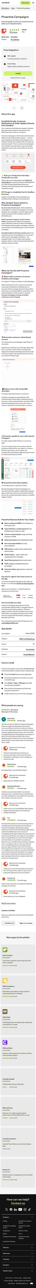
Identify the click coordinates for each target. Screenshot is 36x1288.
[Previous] (14, 108)
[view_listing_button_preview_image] (14, 92)
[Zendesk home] (5, 3)
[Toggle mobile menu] (33, 3)
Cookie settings (8, 1281)
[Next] (21, 108)
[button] (16, 1217)
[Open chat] (32, 1284)
